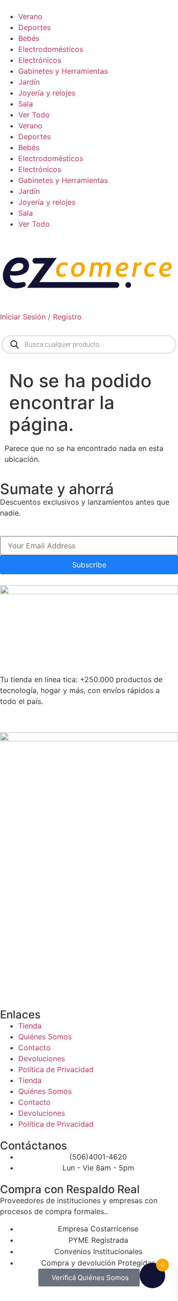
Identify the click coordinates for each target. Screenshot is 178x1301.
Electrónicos (39, 60)
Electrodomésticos (50, 49)
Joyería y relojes (46, 92)
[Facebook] (36, 718)
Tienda (30, 1025)
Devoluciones (41, 1058)
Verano (30, 16)
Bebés (28, 38)
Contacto (34, 1047)
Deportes (34, 27)
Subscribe (89, 564)
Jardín (29, 81)
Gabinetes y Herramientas (63, 71)
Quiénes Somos (45, 1036)
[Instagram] (61, 718)
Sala (25, 103)
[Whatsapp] (11, 718)
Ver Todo (34, 114)
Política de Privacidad (56, 1069)
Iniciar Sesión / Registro (41, 316)
